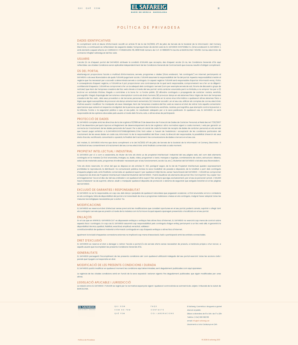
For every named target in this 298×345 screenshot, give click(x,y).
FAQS (154, 306)
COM (97, 8)
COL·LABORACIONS (162, 313)
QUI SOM (119, 306)
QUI (80, 8)
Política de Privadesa (86, 340)
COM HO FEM (122, 310)
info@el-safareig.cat (201, 321)
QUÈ (88, 8)
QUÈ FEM (119, 313)
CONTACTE (157, 310)
